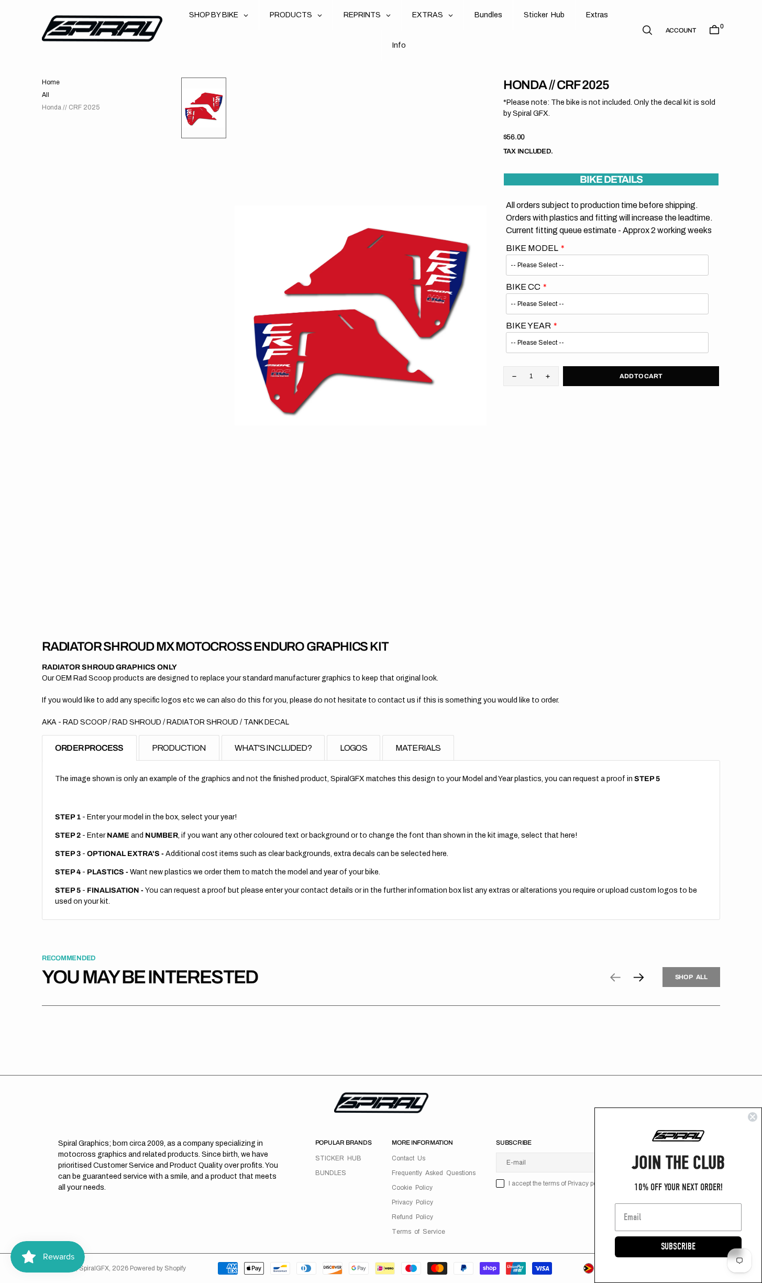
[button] (681, 30)
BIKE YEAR (528, 325)
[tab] (89, 748)
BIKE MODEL (532, 248)
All (45, 94)
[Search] (647, 30)
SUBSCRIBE (678, 1246)
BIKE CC (523, 286)
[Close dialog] (752, 1117)
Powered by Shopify (158, 1268)
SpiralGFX (94, 1268)
